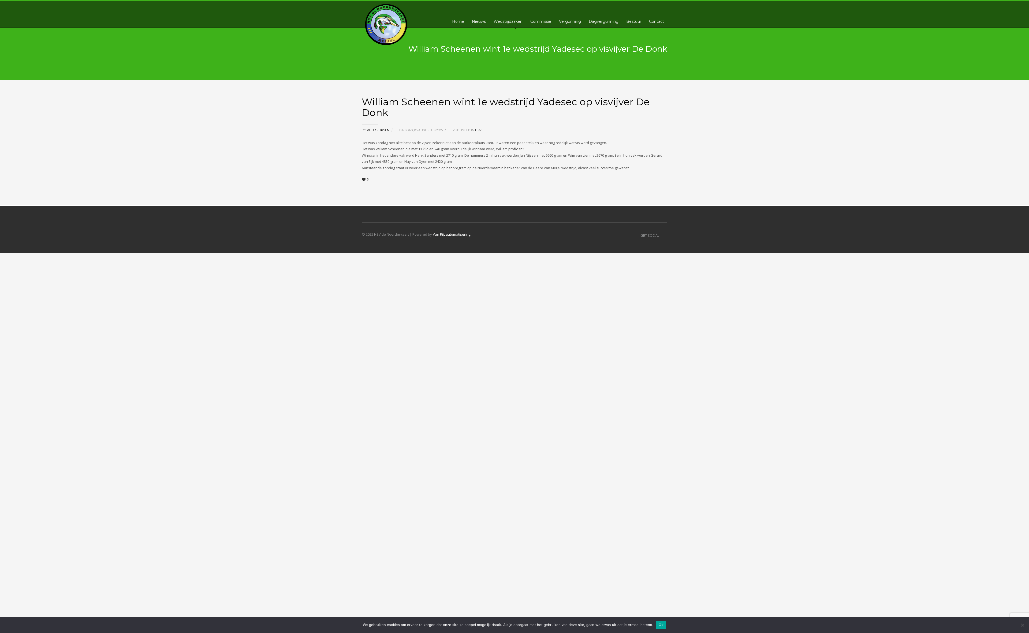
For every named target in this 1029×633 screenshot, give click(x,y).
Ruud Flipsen (378, 130)
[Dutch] (635, 7)
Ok (661, 625)
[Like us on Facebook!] (663, 235)
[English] (640, 7)
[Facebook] (663, 8)
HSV (478, 130)
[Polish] (651, 7)
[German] (646, 7)
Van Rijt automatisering (451, 234)
